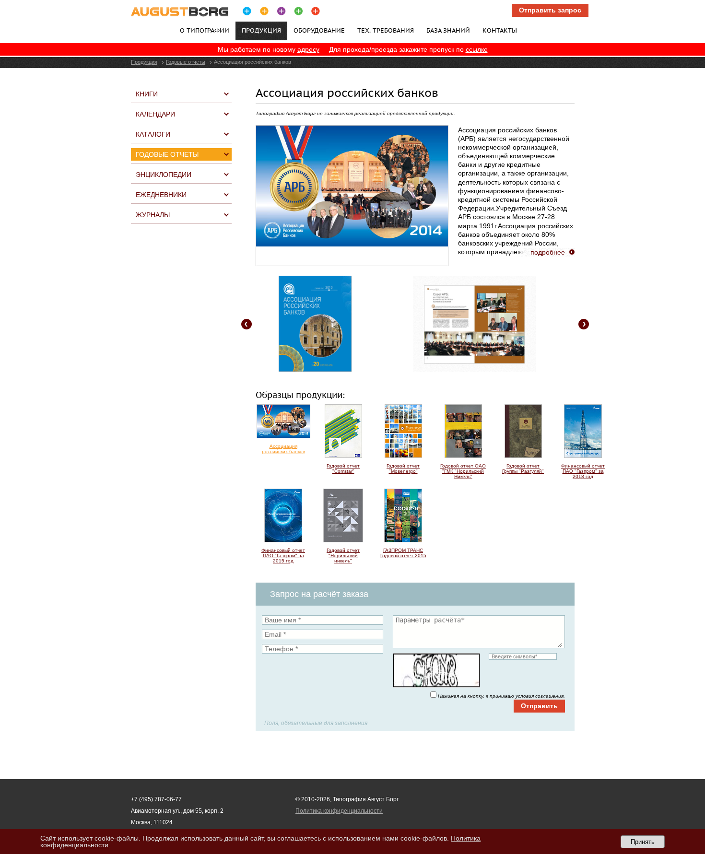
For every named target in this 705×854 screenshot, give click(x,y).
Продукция (144, 62)
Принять (643, 841)
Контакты (499, 30)
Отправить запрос (550, 10)
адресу (308, 49)
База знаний (448, 30)
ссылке (477, 49)
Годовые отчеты (185, 62)
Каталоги (153, 134)
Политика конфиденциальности (339, 810)
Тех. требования (385, 30)
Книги (147, 94)
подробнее (547, 252)
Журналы (153, 215)
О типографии (204, 30)
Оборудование (319, 30)
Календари (155, 114)
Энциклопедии (163, 174)
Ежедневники (161, 195)
